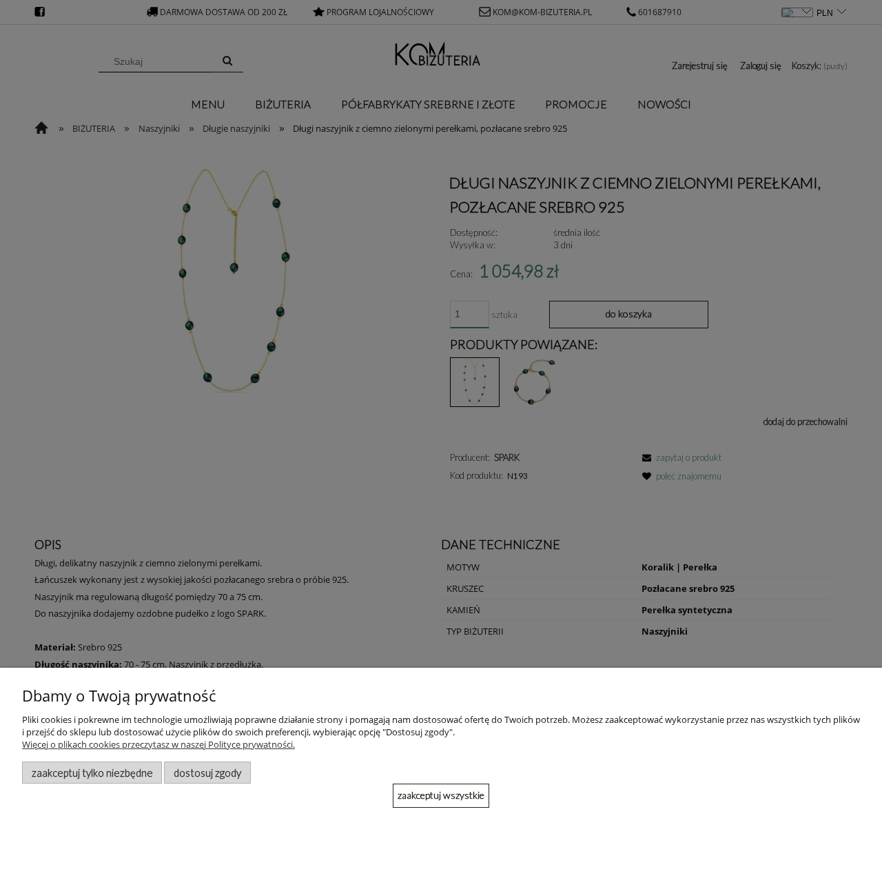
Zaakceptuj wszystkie (441, 795)
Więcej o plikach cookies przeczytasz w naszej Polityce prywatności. (158, 744)
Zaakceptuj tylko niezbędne (92, 772)
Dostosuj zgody (207, 772)
